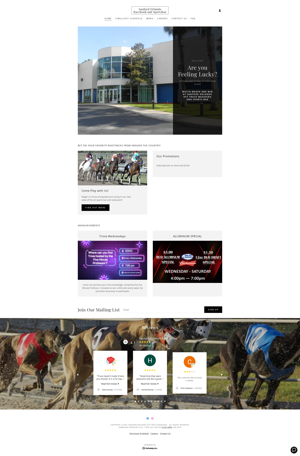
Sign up (213, 309)
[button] (220, 10)
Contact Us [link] (179, 18)
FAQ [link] (193, 18)
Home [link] (108, 18)
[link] (149, 12)
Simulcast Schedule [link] (129, 18)
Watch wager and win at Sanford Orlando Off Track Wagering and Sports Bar (197, 95)
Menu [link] (150, 18)
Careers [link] (162, 18)
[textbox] (162, 309)
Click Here (167, 427)
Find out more (95, 207)
